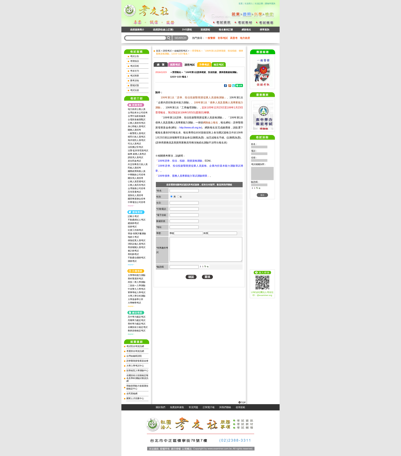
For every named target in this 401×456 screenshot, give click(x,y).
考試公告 (134, 56)
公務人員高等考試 (136, 185)
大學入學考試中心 (135, 366)
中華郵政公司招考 (136, 174)
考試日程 (134, 66)
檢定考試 (219, 64)
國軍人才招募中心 (135, 398)
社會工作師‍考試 (135, 230)
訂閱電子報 (209, 407)
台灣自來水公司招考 (138, 112)
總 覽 (160, 64)
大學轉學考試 (134, 302)
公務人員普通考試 (136, 181)
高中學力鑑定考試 (136, 317)
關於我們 (160, 407)
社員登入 (249, 3)
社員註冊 (259, 3)
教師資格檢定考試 (136, 330)
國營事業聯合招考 (136, 198)
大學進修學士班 (135, 299)
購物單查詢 (270, 3)
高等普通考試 (134, 192)
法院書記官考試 (135, 147)
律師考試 (132, 261)
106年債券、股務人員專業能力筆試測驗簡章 (182, 175)
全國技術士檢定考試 (138, 327)
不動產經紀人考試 (136, 219)
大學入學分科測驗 (136, 296)
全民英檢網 (131, 393)
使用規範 (240, 407)
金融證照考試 (180, 50)
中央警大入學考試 (136, 289)
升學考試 (204, 64)
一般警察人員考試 (136, 133)
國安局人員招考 (135, 178)
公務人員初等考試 (136, 123)
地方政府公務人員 (136, 109)
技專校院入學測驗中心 (137, 370)
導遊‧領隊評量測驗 (137, 233)
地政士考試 (133, 237)
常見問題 (193, 407)
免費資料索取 (177, 407)
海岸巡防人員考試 (136, 140)
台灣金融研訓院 (134, 356)
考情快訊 (134, 61)
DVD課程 (187, 29)
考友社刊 (134, 71)
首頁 (241, 3)
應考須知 (134, 80)
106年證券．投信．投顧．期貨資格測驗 (180, 160)
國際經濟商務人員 (136, 171)
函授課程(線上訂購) (163, 29)
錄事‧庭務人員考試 (137, 154)
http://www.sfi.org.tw (190, 127)
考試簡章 (134, 76)
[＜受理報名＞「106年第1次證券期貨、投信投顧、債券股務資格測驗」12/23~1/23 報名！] (225, 86)
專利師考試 (133, 254)
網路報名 (246, 29)
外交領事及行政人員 (138, 164)
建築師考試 (133, 223)
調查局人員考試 (135, 157)
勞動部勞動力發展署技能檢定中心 (137, 387)
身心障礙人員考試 (136, 126)
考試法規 (134, 90)
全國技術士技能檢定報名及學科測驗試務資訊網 (137, 378)
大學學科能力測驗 (136, 275)
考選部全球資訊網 (135, 351)
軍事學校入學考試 (136, 292)
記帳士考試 (133, 216)
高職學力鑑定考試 (136, 320)
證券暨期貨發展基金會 (137, 361)
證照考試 (167, 50)
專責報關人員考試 (136, 247)
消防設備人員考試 (136, 244)
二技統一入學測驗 (136, 285)
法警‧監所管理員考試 (138, 150)
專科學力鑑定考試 (136, 323)
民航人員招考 (134, 167)
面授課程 (205, 29)
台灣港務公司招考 (136, 188)
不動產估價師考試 (136, 257)
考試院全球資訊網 (135, 346)
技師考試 (132, 226)
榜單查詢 (264, 29)
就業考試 (175, 64)
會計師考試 (133, 250)
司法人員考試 (134, 143)
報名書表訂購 (226, 29)
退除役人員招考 (135, 195)
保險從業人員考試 (136, 240)
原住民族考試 (134, 161)
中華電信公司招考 (136, 202)
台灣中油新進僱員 (136, 116)
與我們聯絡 (225, 407)
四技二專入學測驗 (136, 282)
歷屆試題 (134, 85)
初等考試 (223, 38)
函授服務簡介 (137, 29)
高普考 (234, 38)
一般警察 (210, 38)
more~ (131, 205)
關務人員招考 (134, 130)
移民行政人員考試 (136, 136)
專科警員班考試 (135, 278)
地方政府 (245, 38)
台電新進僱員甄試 (136, 119)
